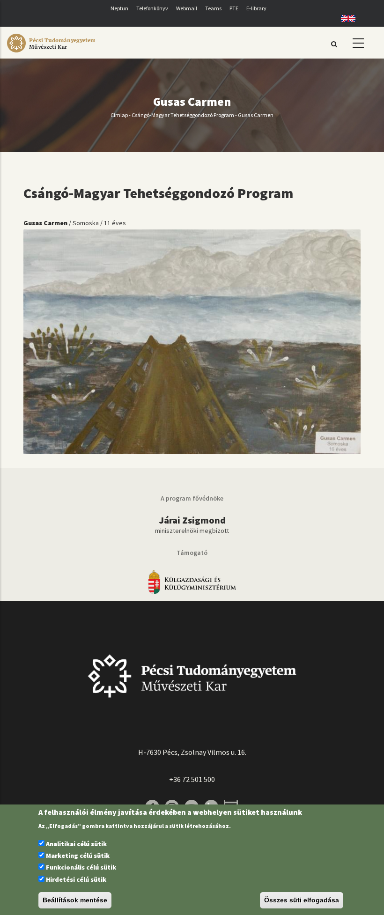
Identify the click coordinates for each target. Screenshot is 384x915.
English (345, 18)
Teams (213, 8)
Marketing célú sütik (78, 855)
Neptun (119, 8)
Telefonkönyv (152, 8)
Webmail (186, 8)
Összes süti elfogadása (301, 900)
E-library (256, 8)
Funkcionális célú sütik (81, 867)
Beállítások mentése (75, 900)
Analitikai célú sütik (76, 844)
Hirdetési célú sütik (76, 879)
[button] (192, 341)
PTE (233, 8)
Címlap (119, 114)
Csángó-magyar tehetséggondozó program (183, 114)
